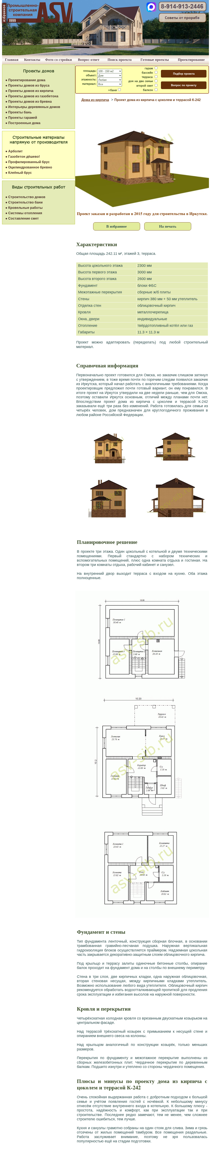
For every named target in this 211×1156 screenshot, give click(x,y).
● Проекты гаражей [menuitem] (21, 117)
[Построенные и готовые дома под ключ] (105, 54)
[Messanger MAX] (151, 11)
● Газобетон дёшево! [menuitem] (22, 156)
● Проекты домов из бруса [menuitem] (27, 85)
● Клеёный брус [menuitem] (18, 172)
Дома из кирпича (95, 100)
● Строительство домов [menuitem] (25, 197)
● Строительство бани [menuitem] (24, 202)
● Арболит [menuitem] (14, 151)
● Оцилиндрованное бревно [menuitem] (28, 167)
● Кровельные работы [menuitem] (24, 207)
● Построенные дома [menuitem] (22, 123)
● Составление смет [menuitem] (22, 218)
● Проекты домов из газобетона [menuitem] (31, 96)
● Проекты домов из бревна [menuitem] (28, 101)
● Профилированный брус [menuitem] (27, 162)
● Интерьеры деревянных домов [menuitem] (32, 107)
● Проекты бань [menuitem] (18, 112)
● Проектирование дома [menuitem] (25, 80)
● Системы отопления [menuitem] (23, 213)
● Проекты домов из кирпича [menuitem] (29, 91)
